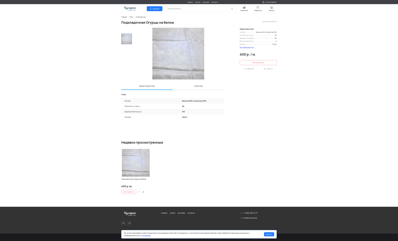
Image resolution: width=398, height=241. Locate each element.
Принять (269, 234)
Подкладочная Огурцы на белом (133, 179)
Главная (124, 17)
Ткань (131, 17)
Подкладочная (141, 17)
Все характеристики (247, 47)
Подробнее (146, 235)
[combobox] (201, 8)
